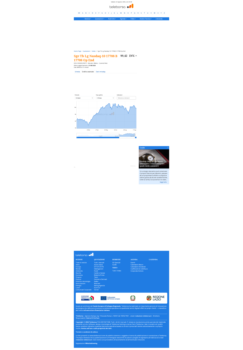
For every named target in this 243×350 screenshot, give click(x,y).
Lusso (78, 288)
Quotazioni (86, 51)
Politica (78, 279)
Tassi (96, 277)
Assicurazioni (80, 283)
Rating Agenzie (99, 285)
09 (79, 13)
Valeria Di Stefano (92, 318)
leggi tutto (163, 182)
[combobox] (126, 98)
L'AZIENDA (153, 259)
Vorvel (96, 290)
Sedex (94, 51)
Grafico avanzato (88, 72)
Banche (78, 273)
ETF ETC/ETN (99, 267)
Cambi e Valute (99, 273)
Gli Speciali (116, 263)
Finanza (78, 277)
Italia (78, 265)
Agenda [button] (122, 19)
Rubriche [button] (111, 19)
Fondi (96, 271)
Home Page (77, 51)
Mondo (78, 269)
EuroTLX (97, 288)
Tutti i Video (116, 271)
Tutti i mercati (99, 263)
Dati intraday (100, 72)
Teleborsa (132, 166)
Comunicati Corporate (83, 290)
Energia (78, 285)
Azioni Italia (98, 265)
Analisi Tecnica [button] (145, 19)
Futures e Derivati (100, 279)
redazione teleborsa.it (143, 316)
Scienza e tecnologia (83, 281)
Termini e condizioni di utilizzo (87, 332)
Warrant (97, 283)
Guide (142, 148)
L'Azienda (159, 19)
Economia (79, 275)
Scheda (77, 72)
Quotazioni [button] (99, 19)
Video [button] (133, 19)
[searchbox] (126, 98)
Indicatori (119, 95)
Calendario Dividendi (138, 267)
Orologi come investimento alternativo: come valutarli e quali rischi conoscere (152, 163)
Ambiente (79, 271)
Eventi (133, 263)
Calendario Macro (137, 265)
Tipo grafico (99, 95)
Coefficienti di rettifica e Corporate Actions (139, 270)
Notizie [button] (87, 19)
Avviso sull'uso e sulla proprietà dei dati (96, 328)
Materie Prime (99, 275)
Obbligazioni (98, 269)
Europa (78, 267)
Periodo (77, 95)
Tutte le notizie (81, 263)
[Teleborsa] (121, 7)
